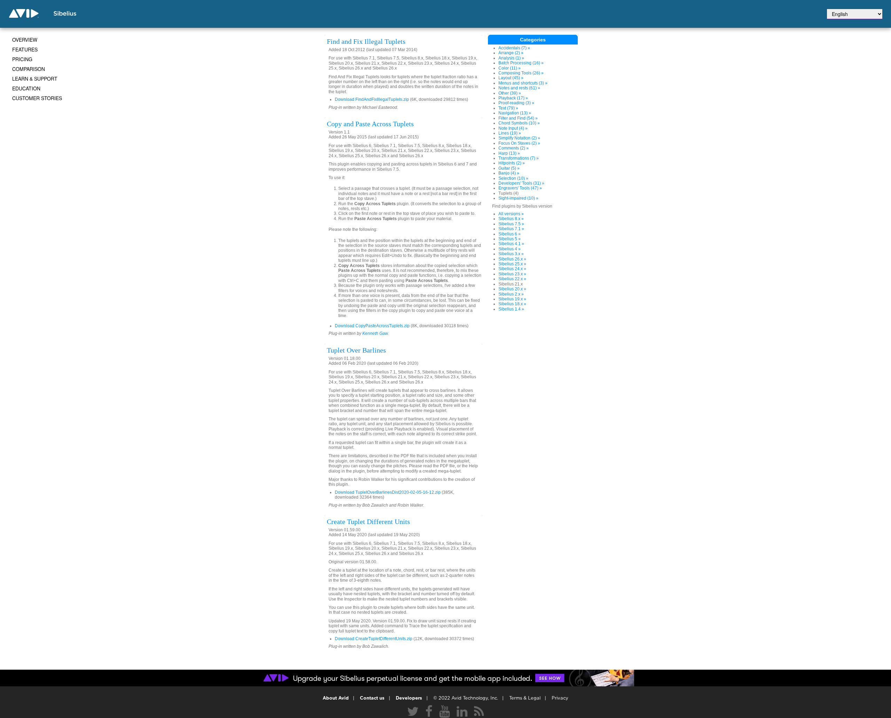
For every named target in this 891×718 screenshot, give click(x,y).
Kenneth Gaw (375, 333)
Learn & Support (34, 78)
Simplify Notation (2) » (519, 138)
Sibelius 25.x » (512, 263)
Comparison (28, 68)
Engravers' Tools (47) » (520, 188)
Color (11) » (509, 68)
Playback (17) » (513, 98)
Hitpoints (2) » (511, 163)
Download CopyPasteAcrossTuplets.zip (372, 325)
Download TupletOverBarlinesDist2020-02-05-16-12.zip (388, 492)
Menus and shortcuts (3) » (522, 83)
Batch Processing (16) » (521, 62)
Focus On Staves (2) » (519, 143)
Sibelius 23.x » (512, 274)
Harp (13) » (509, 153)
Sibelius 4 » (509, 249)
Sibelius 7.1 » (511, 228)
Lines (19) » (509, 133)
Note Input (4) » (513, 128)
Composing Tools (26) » (521, 73)
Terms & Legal (525, 698)
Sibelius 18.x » (512, 303)
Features (25, 49)
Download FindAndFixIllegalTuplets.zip (372, 99)
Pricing (22, 59)
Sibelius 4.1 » (511, 243)
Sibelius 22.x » (512, 278)
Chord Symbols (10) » (519, 123)
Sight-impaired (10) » (518, 198)
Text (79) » (508, 108)
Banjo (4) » (508, 173)
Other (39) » (509, 93)
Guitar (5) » (509, 168)
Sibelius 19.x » (512, 299)
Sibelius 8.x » (511, 218)
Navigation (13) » (514, 113)
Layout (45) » (510, 77)
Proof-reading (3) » (516, 102)
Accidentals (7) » (514, 48)
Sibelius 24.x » (512, 268)
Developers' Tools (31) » (521, 183)
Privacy (560, 698)
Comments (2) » (513, 148)
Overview (24, 39)
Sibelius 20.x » (512, 289)
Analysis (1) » (511, 58)
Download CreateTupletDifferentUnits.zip (373, 638)
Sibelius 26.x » (512, 259)
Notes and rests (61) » (519, 88)
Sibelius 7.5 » (511, 223)
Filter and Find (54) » (518, 118)
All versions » (511, 213)
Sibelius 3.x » (511, 253)
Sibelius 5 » (509, 238)
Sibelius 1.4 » (511, 309)
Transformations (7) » (518, 158)
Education (26, 88)
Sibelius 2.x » (511, 294)
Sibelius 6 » (509, 234)
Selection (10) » (513, 178)
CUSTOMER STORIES (37, 98)
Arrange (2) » (510, 52)
